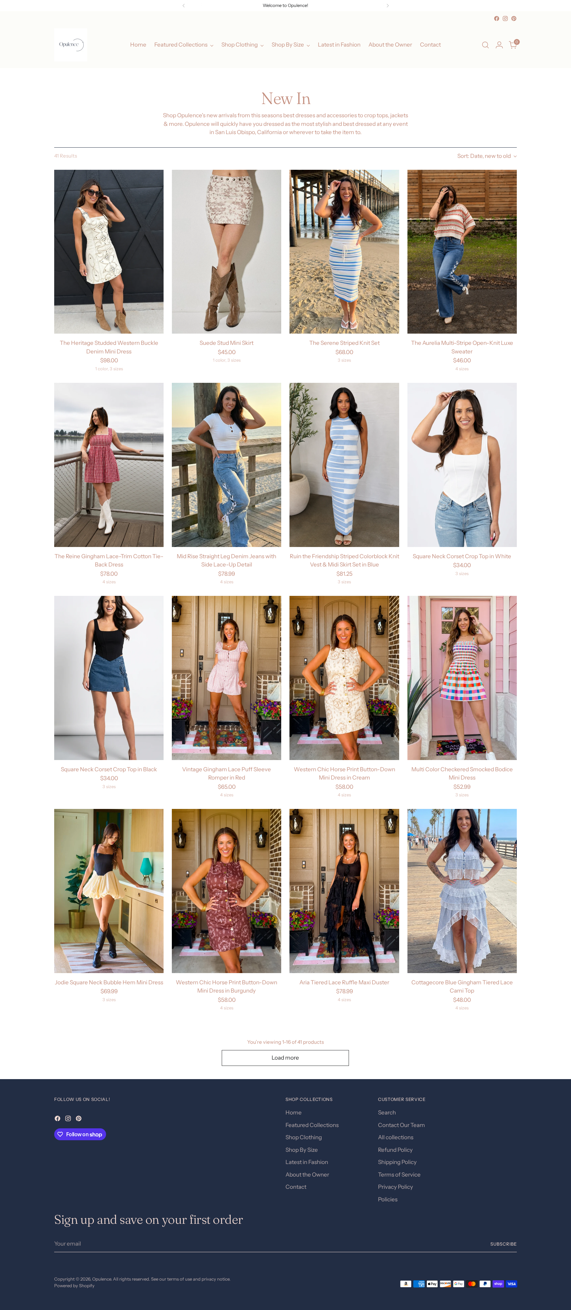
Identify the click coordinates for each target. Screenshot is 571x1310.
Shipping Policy (397, 1162)
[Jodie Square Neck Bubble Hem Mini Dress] (109, 891)
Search (387, 1112)
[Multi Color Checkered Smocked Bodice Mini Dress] (462, 678)
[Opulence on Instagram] (505, 18)
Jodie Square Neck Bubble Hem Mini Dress (109, 982)
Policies (388, 1199)
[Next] (387, 5)
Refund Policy (395, 1149)
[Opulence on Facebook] (497, 18)
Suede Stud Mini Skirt (226, 343)
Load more (285, 1057)
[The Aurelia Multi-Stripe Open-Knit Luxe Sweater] (462, 252)
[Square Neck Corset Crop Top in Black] (109, 678)
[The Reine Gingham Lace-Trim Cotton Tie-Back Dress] (109, 465)
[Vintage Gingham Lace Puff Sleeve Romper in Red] (226, 678)
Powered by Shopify (74, 1285)
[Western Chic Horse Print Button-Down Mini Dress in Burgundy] (226, 891)
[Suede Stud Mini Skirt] (226, 252)
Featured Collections (312, 1125)
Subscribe (503, 1244)
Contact (296, 1186)
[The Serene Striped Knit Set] (344, 252)
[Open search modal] (485, 45)
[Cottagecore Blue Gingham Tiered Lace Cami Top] (462, 891)
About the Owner (307, 1174)
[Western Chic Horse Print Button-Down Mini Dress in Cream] (344, 678)
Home (294, 1112)
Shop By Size (302, 1149)
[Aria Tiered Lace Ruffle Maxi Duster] (344, 891)
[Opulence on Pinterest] (514, 18)
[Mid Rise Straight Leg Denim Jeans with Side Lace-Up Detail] (226, 465)
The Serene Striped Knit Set (344, 343)
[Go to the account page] (499, 45)
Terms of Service (399, 1174)
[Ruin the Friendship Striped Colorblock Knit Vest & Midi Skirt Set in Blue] (344, 465)
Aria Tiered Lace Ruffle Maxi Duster (344, 982)
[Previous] (183, 5)
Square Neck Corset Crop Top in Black (109, 769)
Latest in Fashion (307, 1162)
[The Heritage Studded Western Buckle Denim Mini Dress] (109, 252)
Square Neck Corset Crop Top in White (462, 556)
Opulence (101, 1279)
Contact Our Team (401, 1125)
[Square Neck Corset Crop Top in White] (462, 465)
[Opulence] (70, 44)
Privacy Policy (395, 1186)
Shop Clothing (304, 1137)
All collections (395, 1137)
